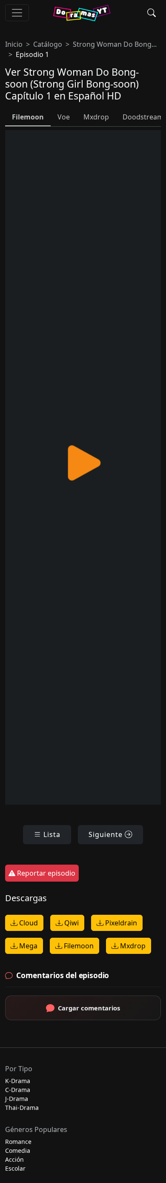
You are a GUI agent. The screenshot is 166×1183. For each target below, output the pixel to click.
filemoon (28, 117)
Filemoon (78, 945)
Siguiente (107, 834)
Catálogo (47, 44)
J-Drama (16, 1099)
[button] (151, 13)
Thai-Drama (22, 1108)
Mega (27, 945)
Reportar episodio (45, 873)
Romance (18, 1142)
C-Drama (17, 1090)
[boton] (17, 12)
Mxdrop (132, 945)
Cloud (27, 923)
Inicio (14, 44)
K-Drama (17, 1081)
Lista (50, 834)
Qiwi (71, 923)
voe (63, 117)
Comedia (17, 1150)
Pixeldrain (120, 923)
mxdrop (96, 117)
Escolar (15, 1168)
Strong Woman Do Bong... (115, 44)
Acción (14, 1159)
